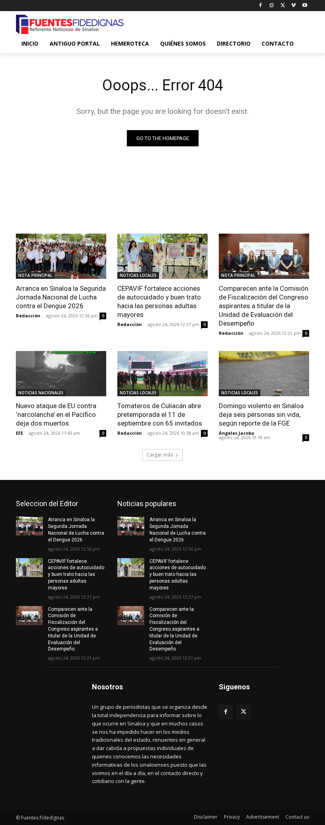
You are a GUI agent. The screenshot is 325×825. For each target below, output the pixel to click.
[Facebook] (260, 5)
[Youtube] (304, 5)
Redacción (28, 315)
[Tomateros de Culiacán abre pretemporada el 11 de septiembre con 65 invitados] (162, 373)
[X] (282, 5)
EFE (19, 433)
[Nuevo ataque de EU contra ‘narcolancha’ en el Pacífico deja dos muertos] (61, 373)
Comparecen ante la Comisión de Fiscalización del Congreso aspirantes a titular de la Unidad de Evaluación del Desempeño (263, 305)
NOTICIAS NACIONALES (40, 392)
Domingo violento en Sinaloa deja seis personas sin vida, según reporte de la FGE (261, 414)
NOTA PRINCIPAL (35, 275)
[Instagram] (271, 5)
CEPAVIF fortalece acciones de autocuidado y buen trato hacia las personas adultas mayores (159, 301)
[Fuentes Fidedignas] (70, 25)
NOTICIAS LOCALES (138, 275)
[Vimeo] (293, 5)
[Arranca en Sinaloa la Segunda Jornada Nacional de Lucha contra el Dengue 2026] (61, 256)
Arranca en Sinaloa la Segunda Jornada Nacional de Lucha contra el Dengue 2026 (61, 297)
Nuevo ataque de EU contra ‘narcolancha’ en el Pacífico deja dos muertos (56, 414)
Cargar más (160, 454)
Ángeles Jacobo (236, 433)
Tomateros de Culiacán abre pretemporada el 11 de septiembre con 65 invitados (159, 414)
